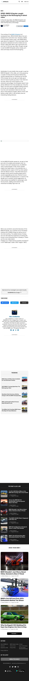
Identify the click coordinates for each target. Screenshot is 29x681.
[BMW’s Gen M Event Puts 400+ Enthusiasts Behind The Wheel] (4, 535)
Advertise (3, 645)
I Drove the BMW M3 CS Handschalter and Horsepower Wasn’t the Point (17, 501)
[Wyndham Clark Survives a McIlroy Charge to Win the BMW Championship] (24, 393)
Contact (21, 644)
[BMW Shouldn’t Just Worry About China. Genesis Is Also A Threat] (4, 509)
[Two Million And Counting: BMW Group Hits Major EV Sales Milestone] (24, 408)
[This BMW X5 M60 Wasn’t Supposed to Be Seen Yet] (4, 518)
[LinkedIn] (18, 330)
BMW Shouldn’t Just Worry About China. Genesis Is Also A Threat (18, 510)
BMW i (2, 11)
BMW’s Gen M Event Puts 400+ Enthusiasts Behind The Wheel (17, 536)
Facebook (5, 302)
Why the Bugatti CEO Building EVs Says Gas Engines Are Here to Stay (14, 626)
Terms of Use (13, 645)
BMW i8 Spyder (15, 34)
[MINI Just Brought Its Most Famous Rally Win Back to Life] (24, 400)
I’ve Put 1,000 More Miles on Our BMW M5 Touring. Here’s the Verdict (18, 491)
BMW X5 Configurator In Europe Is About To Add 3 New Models (18, 527)
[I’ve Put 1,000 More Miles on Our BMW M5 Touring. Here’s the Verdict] (4, 491)
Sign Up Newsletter (23, 645)
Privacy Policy (13, 647)
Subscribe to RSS (4, 647)
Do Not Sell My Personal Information (23, 648)
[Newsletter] (22, 1)
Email (24, 302)
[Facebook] (11, 330)
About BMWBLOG (4, 644)
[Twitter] (13, 330)
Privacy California (4, 650)
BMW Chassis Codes (14, 644)
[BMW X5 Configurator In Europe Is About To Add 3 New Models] (4, 527)
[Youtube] (16, 667)
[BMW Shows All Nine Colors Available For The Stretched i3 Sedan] (24, 377)
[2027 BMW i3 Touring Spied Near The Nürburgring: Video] (24, 385)
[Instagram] (16, 330)
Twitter (15, 302)
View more (13, 633)
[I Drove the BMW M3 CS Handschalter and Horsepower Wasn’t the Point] (4, 500)
